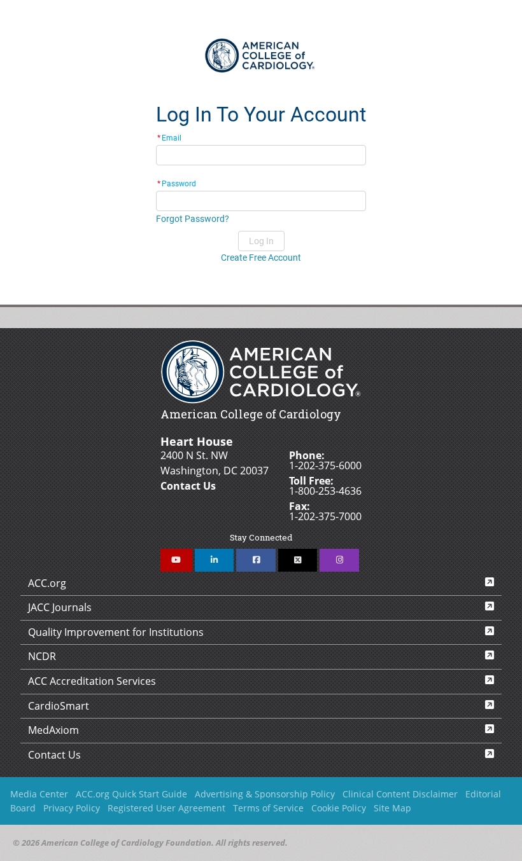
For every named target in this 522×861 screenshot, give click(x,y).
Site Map (392, 808)
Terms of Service (268, 808)
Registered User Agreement (166, 808)
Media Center (39, 794)
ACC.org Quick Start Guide (131, 794)
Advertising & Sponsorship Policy (265, 794)
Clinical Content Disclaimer (400, 794)
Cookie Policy (338, 808)
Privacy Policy (71, 808)
